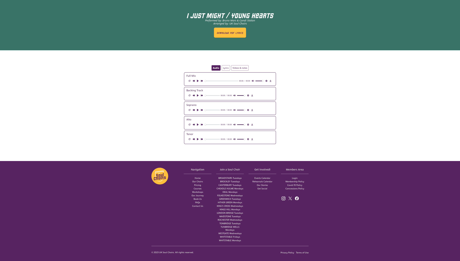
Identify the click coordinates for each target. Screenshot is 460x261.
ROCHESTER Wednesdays (230, 219)
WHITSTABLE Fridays (230, 236)
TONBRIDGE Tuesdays (230, 223)
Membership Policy (294, 181)
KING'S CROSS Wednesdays (230, 206)
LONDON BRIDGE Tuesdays (230, 213)
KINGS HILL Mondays (230, 209)
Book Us (198, 199)
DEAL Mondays (230, 192)
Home (198, 178)
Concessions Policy (294, 188)
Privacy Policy (287, 252)
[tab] (216, 68)
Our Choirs (197, 181)
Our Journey (198, 195)
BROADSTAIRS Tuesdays (230, 178)
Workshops (197, 192)
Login (295, 178)
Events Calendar (262, 178)
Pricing (197, 185)
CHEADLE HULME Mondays (230, 188)
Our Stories (262, 185)
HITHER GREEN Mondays (230, 202)
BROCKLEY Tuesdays (230, 181)
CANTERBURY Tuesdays (229, 185)
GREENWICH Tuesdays (230, 199)
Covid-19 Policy (294, 185)
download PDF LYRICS (230, 32)
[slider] (221, 81)
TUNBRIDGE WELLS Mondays (230, 228)
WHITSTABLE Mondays (230, 240)
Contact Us (197, 206)
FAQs (197, 202)
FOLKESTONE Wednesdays (230, 195)
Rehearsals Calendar (262, 181)
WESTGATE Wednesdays (230, 233)
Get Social (262, 188)
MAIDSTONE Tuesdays (230, 216)
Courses (197, 188)
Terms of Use (302, 252)
